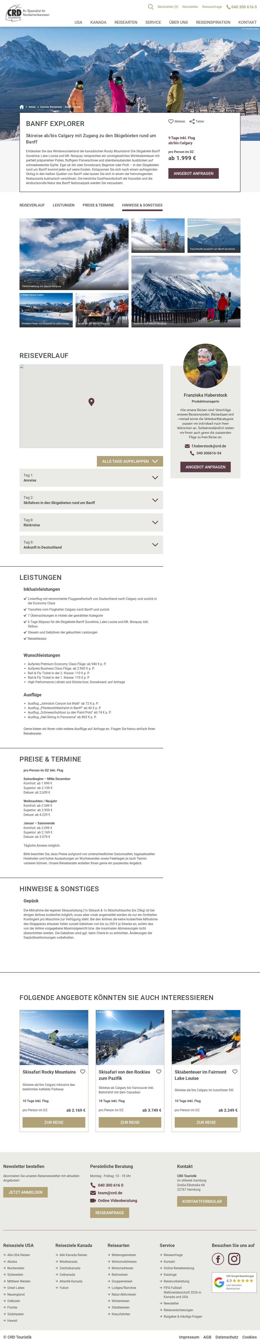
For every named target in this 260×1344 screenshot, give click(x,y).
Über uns (178, 22)
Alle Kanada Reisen (73, 1255)
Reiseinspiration (213, 22)
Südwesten (15, 1275)
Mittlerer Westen (18, 1281)
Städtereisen (121, 1307)
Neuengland (16, 1294)
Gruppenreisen (122, 1281)
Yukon (64, 1288)
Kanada (98, 22)
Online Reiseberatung (179, 1268)
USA (78, 22)
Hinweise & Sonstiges (142, 205)
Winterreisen (120, 1301)
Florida (12, 1307)
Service (153, 22)
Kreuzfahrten (121, 1314)
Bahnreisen (120, 1275)
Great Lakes (15, 1288)
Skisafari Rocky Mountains (49, 1072)
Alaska (12, 1262)
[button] (91, 402)
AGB (207, 1337)
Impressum (189, 1337)
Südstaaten (15, 1314)
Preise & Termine (98, 205)
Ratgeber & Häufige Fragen (183, 1316)
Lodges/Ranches (124, 1288)
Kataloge (170, 1275)
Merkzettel (168, 7)
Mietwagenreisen (124, 1255)
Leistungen (64, 205)
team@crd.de (110, 1192)
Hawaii (12, 1321)
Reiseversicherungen (178, 1310)
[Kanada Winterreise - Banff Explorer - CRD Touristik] (26, 20)
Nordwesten (15, 1268)
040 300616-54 (209, 453)
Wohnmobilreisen (124, 1262)
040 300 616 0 (110, 1185)
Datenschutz (227, 1337)
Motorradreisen (122, 1268)
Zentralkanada (70, 1268)
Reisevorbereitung (176, 1281)
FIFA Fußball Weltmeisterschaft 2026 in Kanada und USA (182, 1292)
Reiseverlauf (32, 205)
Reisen (32, 107)
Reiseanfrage (212, 7)
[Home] (22, 107)
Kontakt (169, 1262)
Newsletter (190, 7)
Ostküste (13, 1301)
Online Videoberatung (117, 1200)
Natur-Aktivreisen (124, 1294)
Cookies (249, 1337)
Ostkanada (67, 1275)
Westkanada (68, 1262)
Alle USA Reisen (18, 1255)
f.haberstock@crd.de (209, 446)
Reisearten (126, 22)
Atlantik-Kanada (71, 1281)
